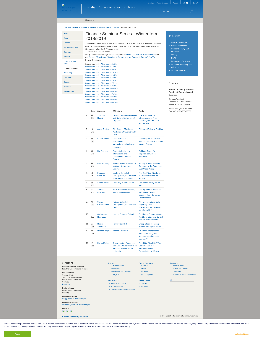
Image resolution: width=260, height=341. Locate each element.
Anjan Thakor (103, 129)
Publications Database (180, 61)
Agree (17, 334)
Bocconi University (120, 231)
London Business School (123, 214)
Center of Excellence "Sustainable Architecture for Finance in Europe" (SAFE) (122, 57)
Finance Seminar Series (109, 27)
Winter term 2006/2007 (109, 97)
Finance (83, 27)
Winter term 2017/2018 (109, 67)
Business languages (118, 283)
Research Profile (178, 266)
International (113, 281)
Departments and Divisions (121, 272)
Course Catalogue (179, 42)
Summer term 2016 (92, 72)
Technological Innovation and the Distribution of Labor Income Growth (151, 141)
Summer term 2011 (92, 86)
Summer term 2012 (92, 83)
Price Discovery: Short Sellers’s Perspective (149, 121)
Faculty (67, 27)
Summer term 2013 (92, 80)
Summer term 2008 (92, 94)
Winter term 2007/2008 (109, 94)
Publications (176, 272)
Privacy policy (123, 326)
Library (174, 55)
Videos (144, 283)
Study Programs (146, 263)
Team (66, 38)
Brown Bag (68, 73)
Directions (66, 284)
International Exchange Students (123, 289)
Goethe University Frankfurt (75, 317)
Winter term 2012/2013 (109, 80)
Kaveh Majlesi (103, 243)
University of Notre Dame (123, 183)
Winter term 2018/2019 (109, 64)
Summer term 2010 (92, 89)
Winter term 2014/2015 (109, 75)
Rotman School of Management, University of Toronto (124, 204)
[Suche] (191, 11)
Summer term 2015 (92, 75)
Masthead (67, 87)
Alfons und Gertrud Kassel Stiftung (141, 54)
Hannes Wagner (104, 231)
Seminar (93, 27)
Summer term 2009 (92, 91)
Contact (151, 3)
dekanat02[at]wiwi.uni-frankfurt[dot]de (76, 305)
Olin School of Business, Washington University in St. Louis (124, 132)
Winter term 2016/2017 (109, 69)
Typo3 (175, 3)
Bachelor (144, 266)
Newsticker (145, 286)
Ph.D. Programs (147, 275)
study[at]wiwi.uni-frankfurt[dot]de (74, 299)
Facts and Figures (117, 266)
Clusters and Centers (180, 269)
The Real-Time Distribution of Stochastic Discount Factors (150, 176)
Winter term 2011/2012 (109, 83)
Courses (67, 43)
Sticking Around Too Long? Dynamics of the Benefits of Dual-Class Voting (150, 166)
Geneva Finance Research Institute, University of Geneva (124, 166)
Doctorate (145, 272)
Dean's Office (115, 269)
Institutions (68, 77)
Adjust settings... (242, 334)
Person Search (162, 3)
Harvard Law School (121, 224)
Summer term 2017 (92, 69)
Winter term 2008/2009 (109, 91)
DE (184, 3)
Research (67, 52)
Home (75, 27)
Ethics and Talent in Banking (151, 129)
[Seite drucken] (198, 2)
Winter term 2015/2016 (109, 72)
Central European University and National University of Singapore (125, 118)
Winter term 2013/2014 (109, 78)
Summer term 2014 (92, 78)
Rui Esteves (102, 151)
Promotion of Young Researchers (184, 275)
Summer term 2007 (92, 97)
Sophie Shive (103, 183)
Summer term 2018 (92, 67)
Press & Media (145, 281)
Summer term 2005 (92, 102)
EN (187, 3)
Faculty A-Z (115, 275)
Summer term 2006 (92, 100)
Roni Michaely (103, 163)
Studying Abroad (117, 286)
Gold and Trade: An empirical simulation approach (147, 154)
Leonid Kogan (103, 139)
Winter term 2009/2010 (109, 89)
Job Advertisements (71, 47)
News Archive (69, 91)
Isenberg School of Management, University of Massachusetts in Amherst (124, 176)
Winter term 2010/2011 (109, 86)
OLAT (173, 58)
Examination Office (179, 45)
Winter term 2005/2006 (109, 100)
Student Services (178, 70)
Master (143, 269)
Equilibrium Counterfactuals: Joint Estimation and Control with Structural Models (151, 217)
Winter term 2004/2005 (109, 102)
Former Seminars (128, 27)
